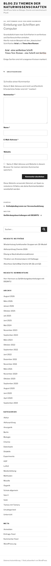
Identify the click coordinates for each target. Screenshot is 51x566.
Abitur (6, 418)
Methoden (8, 476)
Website (7, 152)
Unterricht (8, 515)
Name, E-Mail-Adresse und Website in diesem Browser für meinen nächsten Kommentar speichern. (24, 167)
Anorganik (8, 427)
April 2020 (8, 398)
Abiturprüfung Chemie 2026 (16, 249)
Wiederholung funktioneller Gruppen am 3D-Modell (25, 244)
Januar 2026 (9, 306)
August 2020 (9, 388)
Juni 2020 (8, 393)
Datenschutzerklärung (12, 560)
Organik (7, 485)
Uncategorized (14, 72)
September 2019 (11, 403)
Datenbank (8, 447)
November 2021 (10, 364)
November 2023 (10, 330)
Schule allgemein (11, 490)
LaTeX (6, 466)
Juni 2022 (8, 354)
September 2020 (11, 383)
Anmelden (8, 529)
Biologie (7, 437)
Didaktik (7, 451)
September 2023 (11, 335)
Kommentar (9, 95)
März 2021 (8, 369)
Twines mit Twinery (12, 505)
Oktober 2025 (9, 311)
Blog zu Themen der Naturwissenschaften (25, 5)
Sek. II (6, 495)
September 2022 (11, 350)
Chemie (7, 442)
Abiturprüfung (10, 422)
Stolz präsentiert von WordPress (34, 560)
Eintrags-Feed (9, 534)
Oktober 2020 (9, 379)
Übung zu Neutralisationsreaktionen (19, 254)
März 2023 (8, 340)
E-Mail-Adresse (11, 140)
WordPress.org (10, 544)
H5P (5, 461)
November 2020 (10, 374)
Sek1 (6, 500)
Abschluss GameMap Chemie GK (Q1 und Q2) (22, 264)
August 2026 (9, 296)
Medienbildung (10, 471)
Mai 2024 (8, 325)
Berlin (6, 432)
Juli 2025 (7, 316)
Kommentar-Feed (11, 539)
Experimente (9, 456)
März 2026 (8, 301)
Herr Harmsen (34, 21)
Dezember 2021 (10, 359)
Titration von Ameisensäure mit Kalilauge (21, 259)
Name (7, 127)
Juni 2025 (8, 320)
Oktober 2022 (9, 345)
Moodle (7, 481)
